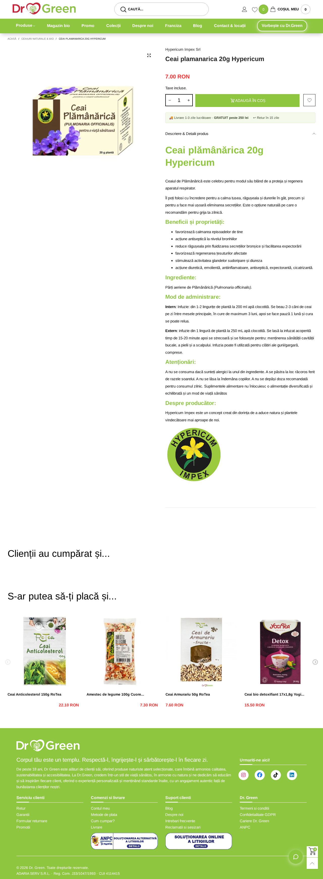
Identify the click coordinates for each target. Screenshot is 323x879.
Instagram (243, 775)
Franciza (173, 25)
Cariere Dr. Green (254, 821)
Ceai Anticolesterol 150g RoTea (34, 694)
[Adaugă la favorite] (309, 100)
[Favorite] (255, 10)
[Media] (149, 55)
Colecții (113, 25)
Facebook (260, 775)
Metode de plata (104, 814)
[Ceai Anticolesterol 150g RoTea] (43, 651)
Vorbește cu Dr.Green (282, 25)
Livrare (96, 827)
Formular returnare (31, 821)
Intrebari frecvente (180, 821)
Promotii (23, 827)
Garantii (22, 814)
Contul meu (100, 808)
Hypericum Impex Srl (182, 49)
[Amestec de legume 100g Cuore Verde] (122, 651)
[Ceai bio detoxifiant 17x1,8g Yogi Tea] (280, 651)
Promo (88, 25)
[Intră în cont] (247, 9)
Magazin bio (58, 25)
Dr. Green (37, 868)
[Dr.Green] (44, 8)
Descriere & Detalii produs (186, 133)
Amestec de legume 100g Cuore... (115, 694)
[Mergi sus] (312, 863)
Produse (24, 25)
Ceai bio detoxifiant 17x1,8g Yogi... (274, 694)
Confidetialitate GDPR (258, 814)
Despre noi (142, 25)
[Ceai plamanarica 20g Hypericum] (83, 121)
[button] (169, 100)
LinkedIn (292, 775)
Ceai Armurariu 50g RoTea (188, 694)
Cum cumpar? (103, 821)
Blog (197, 25)
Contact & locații (230, 25)
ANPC (245, 827)
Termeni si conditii (254, 808)
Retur (20, 808)
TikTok (276, 775)
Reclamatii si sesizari (182, 827)
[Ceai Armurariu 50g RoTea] (201, 651)
